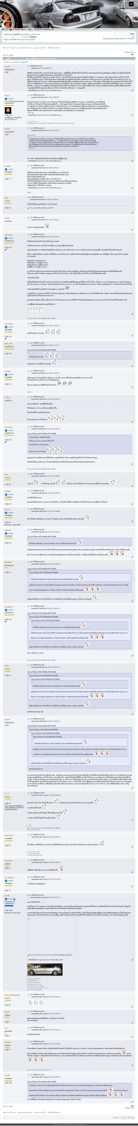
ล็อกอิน (132, 38)
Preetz (7, 1011)
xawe (7, 197)
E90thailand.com (81, 1124)
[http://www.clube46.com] (5, 250)
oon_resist (9, 323)
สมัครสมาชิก (123, 38)
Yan (6, 1028)
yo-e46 (7, 1075)
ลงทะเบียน (37, 34)
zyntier (7, 66)
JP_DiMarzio (9, 877)
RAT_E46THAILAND (12, 995)
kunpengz (8, 860)
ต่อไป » (133, 52)
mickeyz (8, 1042)
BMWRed (8, 562)
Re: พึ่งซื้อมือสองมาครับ (37, 95)
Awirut (7, 95)
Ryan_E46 (8, 343)
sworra (7, 509)
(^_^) (7, 793)
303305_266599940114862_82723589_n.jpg (41, 955)
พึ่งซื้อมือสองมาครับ (36, 66)
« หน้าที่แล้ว (126, 52)
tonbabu (8, 491)
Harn (6, 474)
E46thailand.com (69, 1124)
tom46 (7, 895)
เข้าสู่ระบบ (27, 34)
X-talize (8, 166)
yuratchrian (9, 835)
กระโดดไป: (116, 1117)
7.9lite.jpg (31, 208)
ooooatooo (9, 234)
